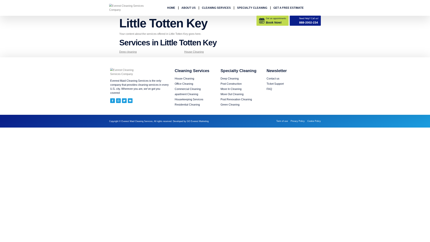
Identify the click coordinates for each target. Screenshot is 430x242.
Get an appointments (276, 18)
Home (171, 7)
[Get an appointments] (262, 21)
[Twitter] (124, 100)
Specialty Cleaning (252, 7)
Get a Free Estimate (288, 7)
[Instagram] (118, 100)
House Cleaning (194, 51)
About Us (188, 7)
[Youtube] (130, 100)
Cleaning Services (216, 7)
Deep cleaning (128, 51)
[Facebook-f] (112, 100)
